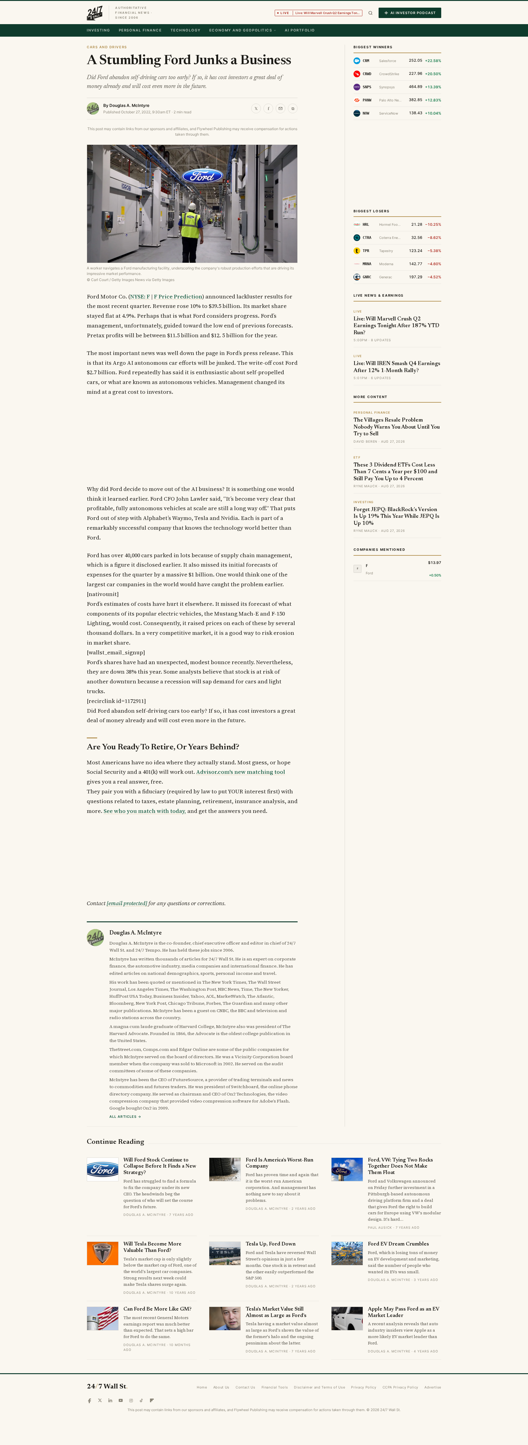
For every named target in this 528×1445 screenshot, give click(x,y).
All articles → (125, 1116)
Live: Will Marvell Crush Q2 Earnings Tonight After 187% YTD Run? (396, 326)
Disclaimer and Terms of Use (319, 1387)
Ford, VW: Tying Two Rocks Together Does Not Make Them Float (400, 1167)
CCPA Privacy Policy (401, 1387)
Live (321, 13)
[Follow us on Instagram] (131, 1400)
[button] (370, 13)
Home (202, 1387)
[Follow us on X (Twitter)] (100, 1400)
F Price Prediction (178, 296)
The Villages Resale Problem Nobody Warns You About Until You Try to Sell (397, 427)
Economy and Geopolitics (240, 30)
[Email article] (280, 108)
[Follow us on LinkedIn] (110, 1400)
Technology (185, 30)
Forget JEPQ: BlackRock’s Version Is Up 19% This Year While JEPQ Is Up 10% (396, 516)
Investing (98, 30)
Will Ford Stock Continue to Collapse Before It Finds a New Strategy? (159, 1167)
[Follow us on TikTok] (141, 1400)
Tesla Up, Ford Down (270, 1244)
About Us (221, 1387)
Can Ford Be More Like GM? (157, 1309)
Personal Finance (140, 30)
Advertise (432, 1387)
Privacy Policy (363, 1387)
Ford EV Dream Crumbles (398, 1244)
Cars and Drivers (107, 47)
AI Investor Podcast (413, 13)
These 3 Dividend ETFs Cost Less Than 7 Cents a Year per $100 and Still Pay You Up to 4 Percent (395, 472)
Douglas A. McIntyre (129, 105)
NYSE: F (140, 296)
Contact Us (245, 1387)
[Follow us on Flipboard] (152, 1400)
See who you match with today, (145, 811)
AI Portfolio (300, 30)
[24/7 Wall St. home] (95, 12)
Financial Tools (275, 1387)
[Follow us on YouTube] (120, 1400)
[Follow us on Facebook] (89, 1400)
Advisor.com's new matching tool (240, 772)
